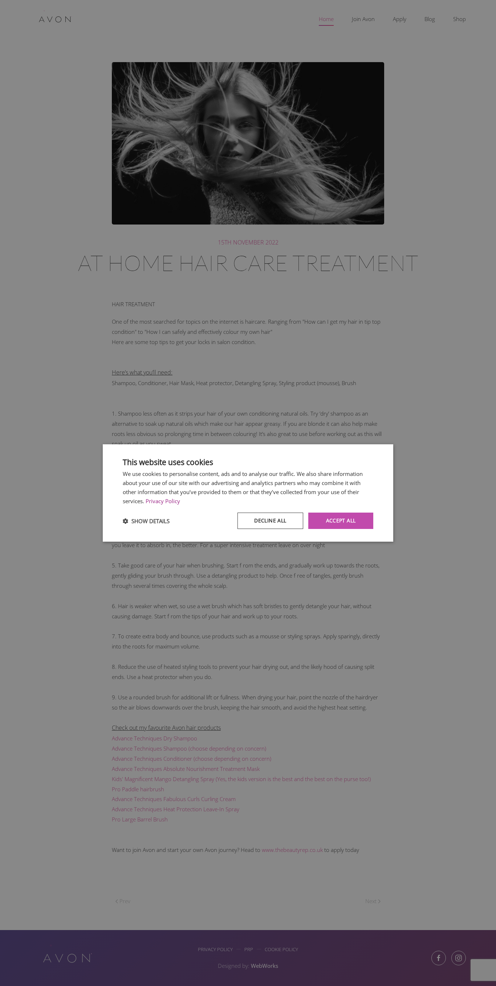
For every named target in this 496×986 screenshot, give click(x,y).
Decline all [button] (270, 520)
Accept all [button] (341, 520)
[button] (146, 521)
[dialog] (248, 493)
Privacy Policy (163, 501)
